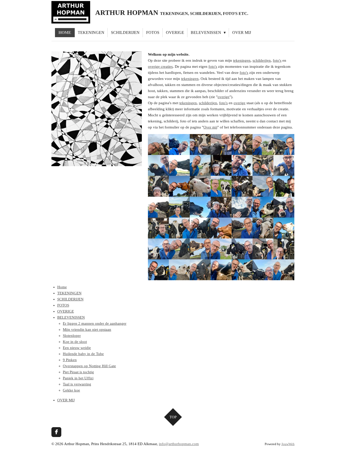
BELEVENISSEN (71, 317)
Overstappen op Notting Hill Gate (89, 366)
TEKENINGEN (69, 293)
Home (62, 287)
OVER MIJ (66, 400)
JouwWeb (288, 444)
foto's (277, 60)
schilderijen (262, 60)
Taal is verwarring (77, 384)
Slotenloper (72, 336)
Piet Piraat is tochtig (78, 372)
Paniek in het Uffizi (78, 378)
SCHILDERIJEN (70, 299)
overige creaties (160, 66)
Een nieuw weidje (77, 348)
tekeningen (242, 60)
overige (223, 97)
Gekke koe (71, 390)
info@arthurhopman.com (179, 444)
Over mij (210, 127)
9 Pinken (70, 360)
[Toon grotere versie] (96, 108)
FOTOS (63, 305)
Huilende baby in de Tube (83, 354)
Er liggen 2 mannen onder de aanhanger (94, 323)
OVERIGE (65, 311)
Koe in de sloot (75, 342)
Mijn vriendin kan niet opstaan (87, 330)
